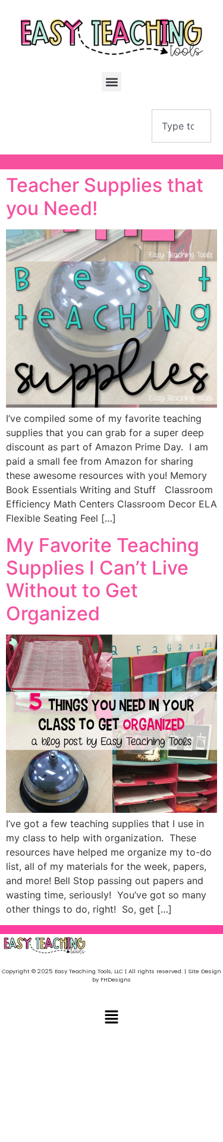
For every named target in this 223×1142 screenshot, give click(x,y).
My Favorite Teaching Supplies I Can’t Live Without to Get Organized (102, 579)
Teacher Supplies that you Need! (104, 196)
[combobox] (182, 126)
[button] (111, 82)
